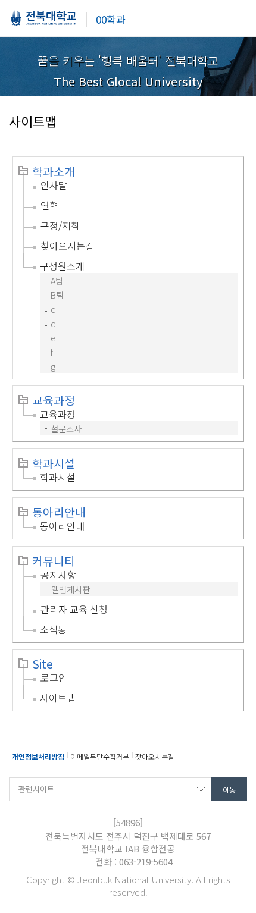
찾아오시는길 (67, 246)
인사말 (53, 185)
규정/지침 (60, 225)
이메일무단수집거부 (99, 756)
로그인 (53, 677)
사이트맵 (58, 698)
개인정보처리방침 (38, 756)
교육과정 (53, 400)
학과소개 (53, 171)
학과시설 (53, 463)
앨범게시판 (70, 589)
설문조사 (66, 428)
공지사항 (58, 574)
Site (42, 663)
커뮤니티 (53, 561)
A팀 (57, 280)
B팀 (57, 294)
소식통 (53, 629)
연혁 (49, 205)
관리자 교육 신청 (74, 609)
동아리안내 (59, 512)
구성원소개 (62, 266)
